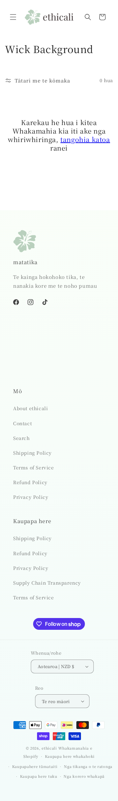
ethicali (49, 748)
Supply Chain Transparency (47, 582)
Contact (22, 423)
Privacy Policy (30, 497)
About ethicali (30, 408)
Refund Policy (30, 482)
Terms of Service (33, 467)
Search (21, 438)
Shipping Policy (32, 452)
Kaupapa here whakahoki (70, 756)
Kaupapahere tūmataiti (35, 766)
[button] (13, 17)
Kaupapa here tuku (38, 776)
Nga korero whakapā (84, 776)
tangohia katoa (85, 139)
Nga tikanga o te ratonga (88, 766)
